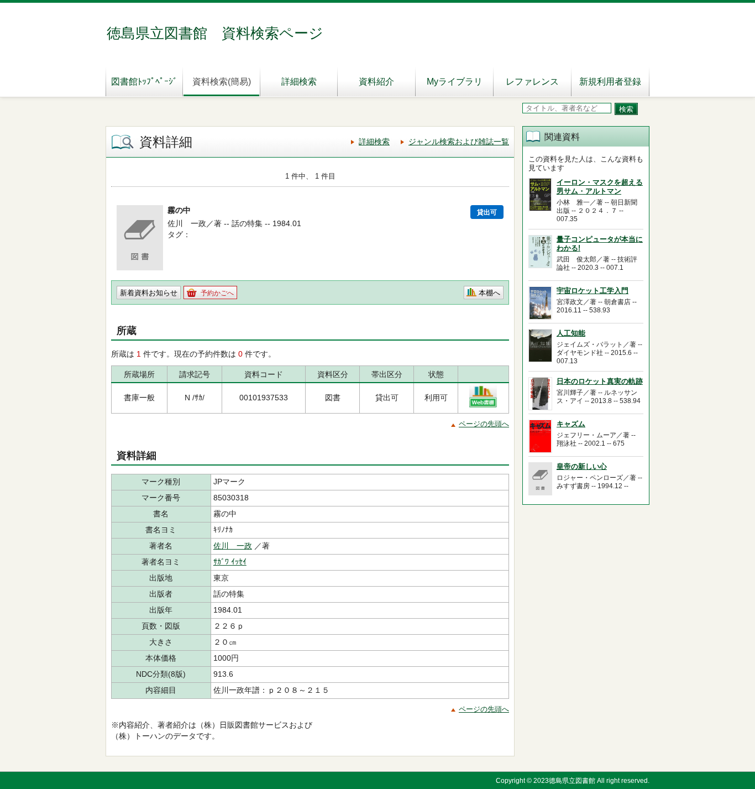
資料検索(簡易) (221, 81)
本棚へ (489, 293)
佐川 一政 (232, 545)
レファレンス (532, 81)
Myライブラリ (455, 81)
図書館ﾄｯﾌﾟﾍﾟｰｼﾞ (144, 81)
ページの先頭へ (484, 424)
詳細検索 (299, 81)
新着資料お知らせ (148, 293)
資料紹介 (376, 81)
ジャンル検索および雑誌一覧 (458, 141)
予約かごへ (217, 293)
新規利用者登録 (610, 81)
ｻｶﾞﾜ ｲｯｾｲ (230, 561)
